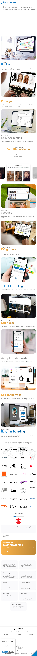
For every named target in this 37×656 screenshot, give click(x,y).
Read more (3, 649)
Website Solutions (6, 636)
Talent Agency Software (31, 636)
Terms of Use (21, 652)
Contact (18, 636)
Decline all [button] (11, 651)
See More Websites (18, 156)
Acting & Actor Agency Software (31, 638)
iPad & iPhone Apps (6, 637)
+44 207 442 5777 (19, 648)
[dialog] (8, 647)
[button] (13, 161)
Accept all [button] (5, 651)
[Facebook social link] (19, 650)
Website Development (31, 637)
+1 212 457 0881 (20, 646)
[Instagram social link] (17, 650)
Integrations (31, 641)
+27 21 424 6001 (20, 647)
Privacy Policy (16, 652)
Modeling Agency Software (31, 640)
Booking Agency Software (31, 639)
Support (18, 637)
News (18, 638)
